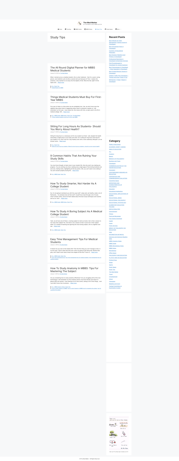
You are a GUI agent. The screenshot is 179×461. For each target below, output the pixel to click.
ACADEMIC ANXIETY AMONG (117, 147)
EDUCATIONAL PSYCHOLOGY (117, 202)
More (118, 29)
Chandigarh (112, 163)
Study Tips (99, 29)
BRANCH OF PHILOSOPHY (116, 158)
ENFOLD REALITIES (114, 209)
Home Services (113, 225)
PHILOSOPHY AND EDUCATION (118, 255)
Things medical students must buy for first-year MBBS (64, 117)
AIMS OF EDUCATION (115, 149)
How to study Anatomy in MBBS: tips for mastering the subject (82, 288)
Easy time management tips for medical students (77, 257)
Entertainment (113, 211)
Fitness (111, 214)
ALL (53, 86)
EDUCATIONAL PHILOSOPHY (117, 200)
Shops (111, 262)
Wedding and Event (114, 284)
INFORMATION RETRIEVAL (116, 234)
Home (60, 29)
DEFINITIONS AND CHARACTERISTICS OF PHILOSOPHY (115, 184)
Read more (61, 82)
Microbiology (112, 250)
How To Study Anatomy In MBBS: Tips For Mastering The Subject (74, 270)
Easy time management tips (58, 257)
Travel (111, 274)
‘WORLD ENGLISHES (115, 144)
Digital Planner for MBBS (57, 87)
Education (112, 189)
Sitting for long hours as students (60, 146)
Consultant (112, 170)
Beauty (111, 156)
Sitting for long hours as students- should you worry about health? (84, 146)
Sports (111, 265)
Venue (111, 279)
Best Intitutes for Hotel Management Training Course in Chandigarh (118, 42)
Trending (68, 29)
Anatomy (111, 154)
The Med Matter (90, 23)
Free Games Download (115, 218)
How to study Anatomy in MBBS (59, 288)
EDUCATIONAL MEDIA (115, 198)
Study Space (109, 29)
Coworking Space (114, 180)
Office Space (112, 253)
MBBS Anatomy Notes (59, 286)
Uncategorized (113, 276)
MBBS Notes (89, 29)
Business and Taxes (114, 161)
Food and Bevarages (115, 216)
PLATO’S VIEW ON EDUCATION (118, 257)
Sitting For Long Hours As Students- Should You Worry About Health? (75, 128)
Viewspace (112, 281)
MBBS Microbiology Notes (116, 246)
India (110, 232)
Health (111, 221)
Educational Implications (116, 191)
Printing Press (113, 260)
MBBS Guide (78, 29)
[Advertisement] (42, 10)
